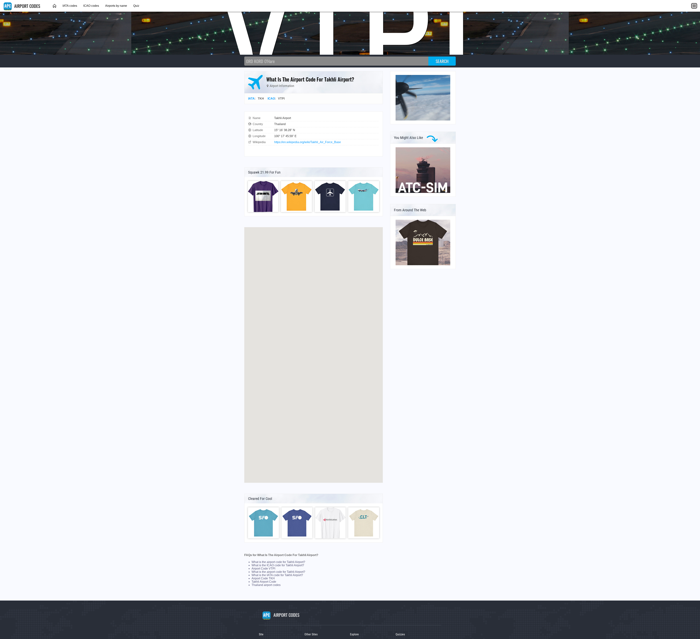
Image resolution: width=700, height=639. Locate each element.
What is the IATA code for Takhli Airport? (277, 575)
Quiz (136, 5)
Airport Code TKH (263, 578)
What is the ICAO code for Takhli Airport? (278, 565)
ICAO (271, 98)
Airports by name (116, 5)
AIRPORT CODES (26, 6)
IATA (251, 98)
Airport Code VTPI (263, 568)
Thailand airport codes (266, 584)
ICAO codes (91, 5)
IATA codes (70, 5)
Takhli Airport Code (264, 581)
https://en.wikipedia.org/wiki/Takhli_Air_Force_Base (307, 142)
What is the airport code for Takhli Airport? (278, 562)
